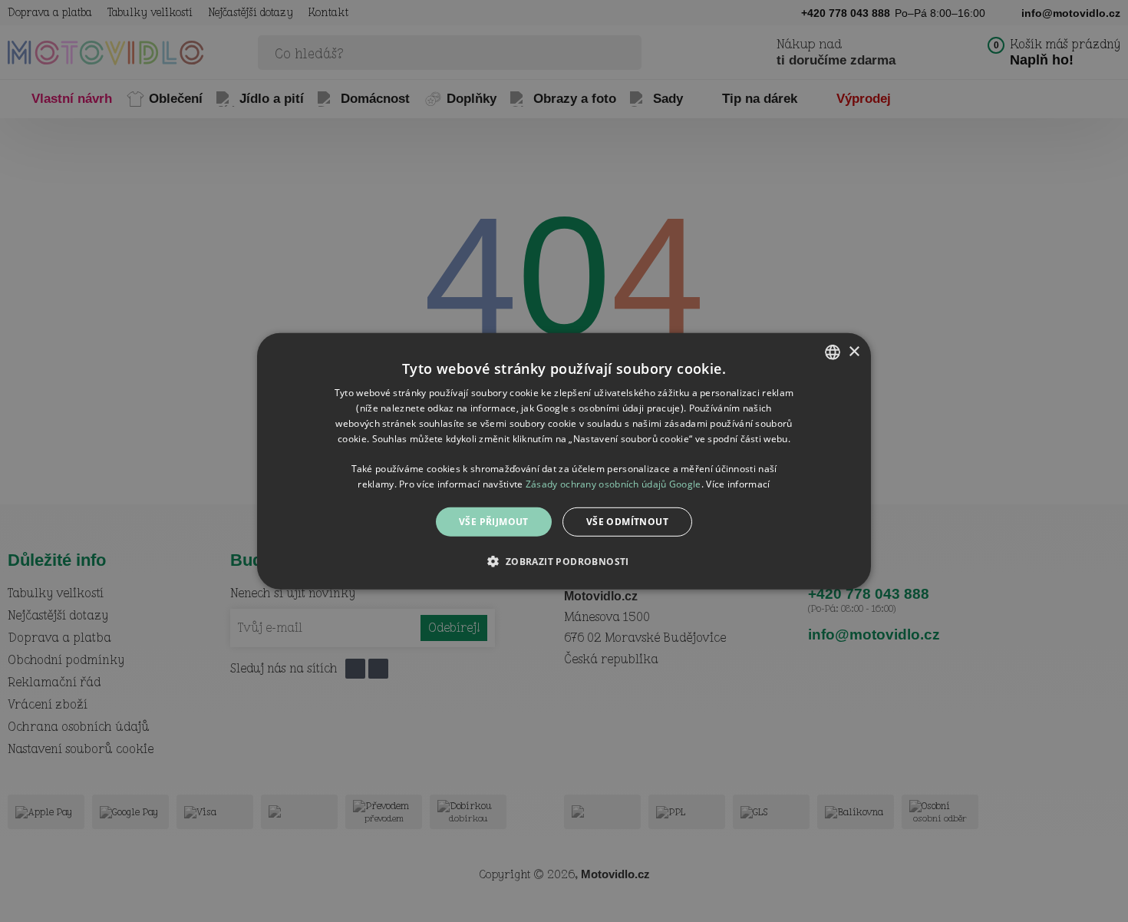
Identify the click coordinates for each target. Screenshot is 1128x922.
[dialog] (564, 460)
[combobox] (832, 351)
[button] (563, 561)
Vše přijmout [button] (494, 520)
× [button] (853, 351)
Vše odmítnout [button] (627, 520)
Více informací (738, 483)
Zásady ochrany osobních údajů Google (613, 483)
